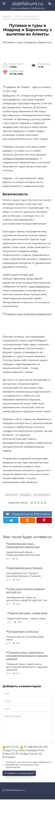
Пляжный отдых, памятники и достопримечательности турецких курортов (27, 667)
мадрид (26, 495)
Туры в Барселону (39, 286)
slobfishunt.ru (27, 3)
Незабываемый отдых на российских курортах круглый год (26, 599)
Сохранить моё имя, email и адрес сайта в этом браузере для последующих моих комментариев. (28, 764)
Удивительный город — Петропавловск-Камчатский (23, 553)
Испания (12, 495)
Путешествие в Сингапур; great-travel (25, 638)
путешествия (42, 495)
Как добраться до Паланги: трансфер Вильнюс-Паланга (23, 575)
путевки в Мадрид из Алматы (20, 158)
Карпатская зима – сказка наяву (26, 618)
